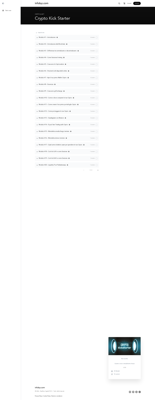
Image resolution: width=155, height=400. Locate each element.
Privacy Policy (38, 396)
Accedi (129, 3)
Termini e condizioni (56, 396)
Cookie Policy (46, 396)
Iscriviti (137, 3)
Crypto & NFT (39, 14)
